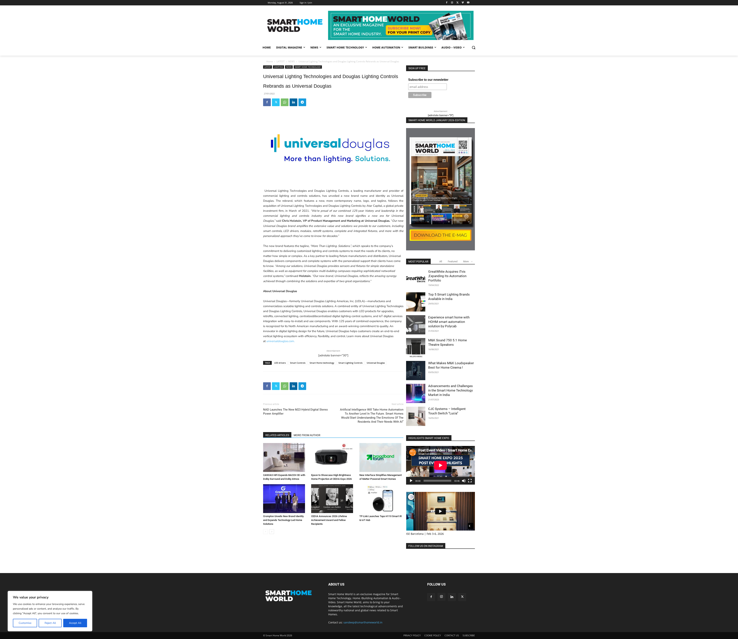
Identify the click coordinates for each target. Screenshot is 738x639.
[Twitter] (457, 3)
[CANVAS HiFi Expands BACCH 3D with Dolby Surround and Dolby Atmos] (285, 457)
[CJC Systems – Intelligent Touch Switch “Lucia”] (415, 416)
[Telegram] (302, 102)
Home (269, 61)
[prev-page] (265, 531)
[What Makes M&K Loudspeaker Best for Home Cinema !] (415, 370)
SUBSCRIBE (469, 635)
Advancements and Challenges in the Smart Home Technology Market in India (450, 390)
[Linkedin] (293, 102)
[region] (50, 611)
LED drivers (280, 362)
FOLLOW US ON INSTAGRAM (425, 545)
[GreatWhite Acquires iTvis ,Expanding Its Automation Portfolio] (415, 279)
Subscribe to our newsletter (428, 79)
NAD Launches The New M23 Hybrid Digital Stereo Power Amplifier (295, 411)
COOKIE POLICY (432, 635)
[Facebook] (447, 3)
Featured (452, 261)
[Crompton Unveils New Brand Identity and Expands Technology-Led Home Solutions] (285, 498)
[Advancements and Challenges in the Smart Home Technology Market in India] (415, 393)
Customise (25, 623)
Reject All (50, 623)
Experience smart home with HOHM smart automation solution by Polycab (449, 321)
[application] (440, 465)
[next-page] (271, 531)
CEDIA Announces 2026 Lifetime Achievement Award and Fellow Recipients (329, 520)
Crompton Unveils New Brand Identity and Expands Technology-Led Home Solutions (283, 520)
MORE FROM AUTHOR (307, 435)
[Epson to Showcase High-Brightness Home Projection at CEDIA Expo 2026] (333, 457)
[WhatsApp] (284, 102)
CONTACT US (452, 635)
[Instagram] (452, 3)
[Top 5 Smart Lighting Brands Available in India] (415, 302)
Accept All (75, 623)
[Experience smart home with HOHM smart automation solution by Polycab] (415, 324)
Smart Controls (297, 362)
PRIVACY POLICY (412, 635)
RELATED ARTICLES (277, 435)
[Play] (411, 481)
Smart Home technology (322, 362)
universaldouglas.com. (280, 341)
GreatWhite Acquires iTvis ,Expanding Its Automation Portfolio (447, 276)
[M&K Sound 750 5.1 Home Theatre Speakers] (415, 347)
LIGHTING (278, 67)
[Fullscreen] (470, 481)
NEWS (291, 61)
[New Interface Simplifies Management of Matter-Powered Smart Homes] (381, 457)
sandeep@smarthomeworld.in (362, 622)
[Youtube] (468, 3)
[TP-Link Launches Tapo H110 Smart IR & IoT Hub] (381, 498)
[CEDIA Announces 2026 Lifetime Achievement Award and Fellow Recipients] (333, 498)
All (440, 261)
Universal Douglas (376, 362)
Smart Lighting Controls (350, 362)
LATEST (281, 61)
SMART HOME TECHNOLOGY (308, 67)
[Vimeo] (462, 3)
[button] (473, 47)
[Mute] (464, 481)
